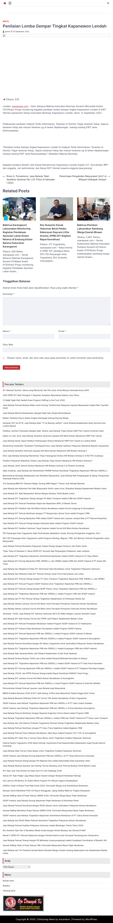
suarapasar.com (20, 106)
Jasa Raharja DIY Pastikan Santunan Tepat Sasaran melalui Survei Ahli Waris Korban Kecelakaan (46, 528)
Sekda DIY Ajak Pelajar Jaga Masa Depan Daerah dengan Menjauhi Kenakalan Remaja (42, 775)
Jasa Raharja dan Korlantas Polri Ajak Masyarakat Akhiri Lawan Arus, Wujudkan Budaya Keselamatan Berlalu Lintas (54, 488)
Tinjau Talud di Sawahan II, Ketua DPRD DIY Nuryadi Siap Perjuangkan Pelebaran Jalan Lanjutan (46, 551)
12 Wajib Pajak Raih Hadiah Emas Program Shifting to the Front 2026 (34, 400)
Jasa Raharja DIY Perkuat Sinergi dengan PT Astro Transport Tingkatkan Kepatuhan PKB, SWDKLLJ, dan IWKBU (53, 579)
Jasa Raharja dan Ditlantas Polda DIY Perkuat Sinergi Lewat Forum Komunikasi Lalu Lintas (43, 574)
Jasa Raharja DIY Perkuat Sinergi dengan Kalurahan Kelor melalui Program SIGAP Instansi (43, 523)
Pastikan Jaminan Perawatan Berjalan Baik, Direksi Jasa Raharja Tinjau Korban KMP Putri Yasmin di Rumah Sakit (53, 431)
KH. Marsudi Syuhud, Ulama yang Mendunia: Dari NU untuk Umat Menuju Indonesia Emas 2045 (46, 390)
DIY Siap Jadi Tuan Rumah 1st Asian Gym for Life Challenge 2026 (32, 771)
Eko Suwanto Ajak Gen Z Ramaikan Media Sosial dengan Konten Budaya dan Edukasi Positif (44, 830)
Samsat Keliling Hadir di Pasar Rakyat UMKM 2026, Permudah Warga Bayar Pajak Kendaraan (45, 795)
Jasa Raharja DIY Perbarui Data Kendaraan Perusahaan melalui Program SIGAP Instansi (42, 628)
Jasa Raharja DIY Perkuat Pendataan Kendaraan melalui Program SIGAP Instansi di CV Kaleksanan (47, 623)
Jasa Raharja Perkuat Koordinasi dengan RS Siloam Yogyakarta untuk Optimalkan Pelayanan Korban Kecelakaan (53, 643)
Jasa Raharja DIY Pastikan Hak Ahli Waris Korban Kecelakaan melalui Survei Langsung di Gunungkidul (48, 508)
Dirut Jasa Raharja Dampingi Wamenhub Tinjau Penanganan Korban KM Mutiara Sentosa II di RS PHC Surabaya (53, 456)
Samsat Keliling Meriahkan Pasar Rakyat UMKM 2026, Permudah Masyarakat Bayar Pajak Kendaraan (48, 810)
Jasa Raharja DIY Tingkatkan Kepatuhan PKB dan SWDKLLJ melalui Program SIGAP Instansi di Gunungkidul (51, 638)
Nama (7, 331)
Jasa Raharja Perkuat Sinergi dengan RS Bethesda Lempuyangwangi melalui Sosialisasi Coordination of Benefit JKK (55, 840)
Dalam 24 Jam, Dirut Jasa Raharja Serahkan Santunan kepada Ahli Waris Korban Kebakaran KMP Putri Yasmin (52, 436)
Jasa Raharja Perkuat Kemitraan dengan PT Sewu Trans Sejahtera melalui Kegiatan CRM (42, 728)
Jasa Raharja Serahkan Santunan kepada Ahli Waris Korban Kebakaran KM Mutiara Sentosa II (45, 451)
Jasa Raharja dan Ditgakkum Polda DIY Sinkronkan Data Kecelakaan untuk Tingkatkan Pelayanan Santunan (51, 569)
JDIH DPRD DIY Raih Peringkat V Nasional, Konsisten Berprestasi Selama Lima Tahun (41, 395)
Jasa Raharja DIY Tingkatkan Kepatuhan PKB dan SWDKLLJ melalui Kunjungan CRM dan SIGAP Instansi (50, 648)
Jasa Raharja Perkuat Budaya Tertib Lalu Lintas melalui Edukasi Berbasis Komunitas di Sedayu (45, 658)
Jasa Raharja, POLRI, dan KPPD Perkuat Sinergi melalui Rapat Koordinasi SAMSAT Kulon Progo (45, 673)
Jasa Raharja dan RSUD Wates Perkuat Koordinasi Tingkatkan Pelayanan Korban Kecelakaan (44, 820)
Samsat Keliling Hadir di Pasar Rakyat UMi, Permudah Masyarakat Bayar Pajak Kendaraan (43, 845)
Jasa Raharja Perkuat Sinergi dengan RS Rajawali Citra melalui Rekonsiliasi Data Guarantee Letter (46, 761)
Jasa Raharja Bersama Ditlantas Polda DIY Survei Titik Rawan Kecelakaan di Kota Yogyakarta (45, 698)
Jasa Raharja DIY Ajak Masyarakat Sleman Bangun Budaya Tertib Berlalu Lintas (38, 493)
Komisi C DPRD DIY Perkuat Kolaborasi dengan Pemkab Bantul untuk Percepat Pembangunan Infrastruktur (51, 835)
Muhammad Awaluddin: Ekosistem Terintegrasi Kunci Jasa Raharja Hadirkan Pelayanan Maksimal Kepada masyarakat (56, 446)
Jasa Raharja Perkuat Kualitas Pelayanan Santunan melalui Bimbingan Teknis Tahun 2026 (43, 825)
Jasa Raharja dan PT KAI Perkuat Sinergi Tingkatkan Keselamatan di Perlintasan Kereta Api (44, 599)
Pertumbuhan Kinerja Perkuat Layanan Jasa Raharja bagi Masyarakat (34, 688)
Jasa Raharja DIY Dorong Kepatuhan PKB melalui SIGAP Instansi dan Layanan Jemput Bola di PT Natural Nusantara (55, 518)
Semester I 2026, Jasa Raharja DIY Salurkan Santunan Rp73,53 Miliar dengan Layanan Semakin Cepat (49, 613)
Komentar (8, 294)
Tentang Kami (9, 890)
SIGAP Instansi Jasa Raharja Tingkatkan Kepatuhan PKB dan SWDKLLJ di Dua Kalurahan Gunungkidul (49, 708)
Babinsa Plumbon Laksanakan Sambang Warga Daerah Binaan (90, 229)
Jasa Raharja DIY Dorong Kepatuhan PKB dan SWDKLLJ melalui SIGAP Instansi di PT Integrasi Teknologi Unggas (53, 668)
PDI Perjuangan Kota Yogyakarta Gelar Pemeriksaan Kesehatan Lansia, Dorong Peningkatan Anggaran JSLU (51, 533)
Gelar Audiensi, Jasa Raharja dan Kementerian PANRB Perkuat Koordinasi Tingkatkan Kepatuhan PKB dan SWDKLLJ (55, 470)
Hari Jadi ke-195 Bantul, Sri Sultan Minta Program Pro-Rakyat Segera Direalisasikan (40, 780)
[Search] (108, 3)
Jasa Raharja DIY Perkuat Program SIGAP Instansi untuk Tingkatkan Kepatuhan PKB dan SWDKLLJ (47, 584)
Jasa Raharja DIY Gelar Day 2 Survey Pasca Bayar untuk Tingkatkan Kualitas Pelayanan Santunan (47, 738)
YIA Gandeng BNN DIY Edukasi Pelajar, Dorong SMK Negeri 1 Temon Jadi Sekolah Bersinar (44, 483)
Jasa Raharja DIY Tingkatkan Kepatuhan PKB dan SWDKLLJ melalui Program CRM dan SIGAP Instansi (49, 594)
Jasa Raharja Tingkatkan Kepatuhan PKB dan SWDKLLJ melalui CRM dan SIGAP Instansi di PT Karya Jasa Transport (55, 718)
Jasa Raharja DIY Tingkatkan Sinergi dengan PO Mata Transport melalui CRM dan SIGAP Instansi (46, 498)
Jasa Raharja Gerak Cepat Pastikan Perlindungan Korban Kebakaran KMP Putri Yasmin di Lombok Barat (49, 441)
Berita (6, 21)
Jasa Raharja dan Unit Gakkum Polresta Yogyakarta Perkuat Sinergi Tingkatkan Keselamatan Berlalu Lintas (51, 723)
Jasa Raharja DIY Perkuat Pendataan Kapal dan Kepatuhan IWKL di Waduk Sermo (40, 503)
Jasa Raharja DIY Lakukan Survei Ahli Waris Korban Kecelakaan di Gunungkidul (38, 678)
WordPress (91, 919)
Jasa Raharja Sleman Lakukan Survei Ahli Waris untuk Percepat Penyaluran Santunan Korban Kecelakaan (50, 603)
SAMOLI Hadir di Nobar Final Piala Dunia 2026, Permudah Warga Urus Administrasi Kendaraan (45, 785)
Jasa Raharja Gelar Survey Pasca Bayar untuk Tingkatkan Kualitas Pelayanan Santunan (42, 751)
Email (62, 331)
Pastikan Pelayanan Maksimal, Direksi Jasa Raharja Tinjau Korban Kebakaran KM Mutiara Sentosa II (47, 460)
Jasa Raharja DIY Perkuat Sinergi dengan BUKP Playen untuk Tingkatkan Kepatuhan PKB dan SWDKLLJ (50, 589)
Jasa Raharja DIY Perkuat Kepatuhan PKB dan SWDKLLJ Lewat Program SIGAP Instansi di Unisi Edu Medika (51, 683)
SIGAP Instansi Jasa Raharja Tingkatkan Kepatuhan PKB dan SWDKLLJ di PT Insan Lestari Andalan (47, 703)
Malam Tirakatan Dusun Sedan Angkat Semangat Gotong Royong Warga (35, 418)
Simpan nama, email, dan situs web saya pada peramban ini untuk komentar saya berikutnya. (55, 357)
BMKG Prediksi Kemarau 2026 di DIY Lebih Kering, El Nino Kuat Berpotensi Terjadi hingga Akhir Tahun (49, 693)
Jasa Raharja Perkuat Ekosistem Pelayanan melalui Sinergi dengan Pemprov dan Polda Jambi (45, 546)
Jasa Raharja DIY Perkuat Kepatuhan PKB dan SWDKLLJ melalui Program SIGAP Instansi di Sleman (47, 633)
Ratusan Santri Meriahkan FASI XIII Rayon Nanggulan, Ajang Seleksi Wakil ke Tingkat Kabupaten (46, 790)
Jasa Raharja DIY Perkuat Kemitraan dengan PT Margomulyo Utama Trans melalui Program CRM (46, 513)
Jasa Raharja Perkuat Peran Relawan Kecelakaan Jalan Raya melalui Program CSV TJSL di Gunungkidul (49, 733)
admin (7, 32)
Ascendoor (64, 919)
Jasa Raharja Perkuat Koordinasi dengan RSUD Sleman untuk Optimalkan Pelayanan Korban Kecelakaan (49, 805)
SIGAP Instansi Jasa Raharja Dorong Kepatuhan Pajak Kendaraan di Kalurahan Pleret (41, 800)
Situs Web (8, 344)
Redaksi (6, 885)
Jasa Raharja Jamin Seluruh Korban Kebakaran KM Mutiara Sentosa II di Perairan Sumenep (43, 465)
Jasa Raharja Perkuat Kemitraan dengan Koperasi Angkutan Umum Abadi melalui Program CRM (46, 713)
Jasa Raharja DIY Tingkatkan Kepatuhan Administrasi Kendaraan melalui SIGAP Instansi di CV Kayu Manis (50, 556)
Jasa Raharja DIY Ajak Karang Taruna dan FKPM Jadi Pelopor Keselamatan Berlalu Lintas (43, 618)
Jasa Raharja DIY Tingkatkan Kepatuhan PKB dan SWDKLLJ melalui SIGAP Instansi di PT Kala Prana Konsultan (52, 663)
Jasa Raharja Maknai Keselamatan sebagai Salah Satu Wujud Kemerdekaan (37, 413)
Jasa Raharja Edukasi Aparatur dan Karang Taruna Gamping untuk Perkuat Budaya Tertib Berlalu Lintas (49, 766)
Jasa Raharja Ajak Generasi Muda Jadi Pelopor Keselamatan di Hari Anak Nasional (40, 653)
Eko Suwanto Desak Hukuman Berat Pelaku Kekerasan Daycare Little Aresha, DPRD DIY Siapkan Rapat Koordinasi (55, 232)
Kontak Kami (8, 880)
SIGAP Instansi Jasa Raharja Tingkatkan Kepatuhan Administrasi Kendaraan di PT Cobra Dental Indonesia (50, 815)
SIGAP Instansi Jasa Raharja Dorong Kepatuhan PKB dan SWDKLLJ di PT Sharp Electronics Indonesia (48, 756)
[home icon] (5, 3)
